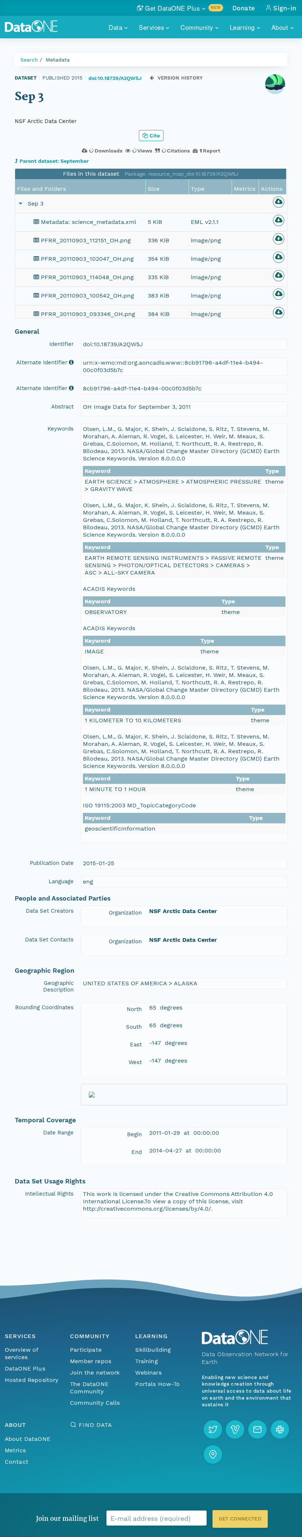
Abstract (62, 406)
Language (61, 881)
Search (29, 60)
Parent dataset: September (54, 161)
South (134, 1027)
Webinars (148, 1372)
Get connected (240, 1519)
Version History (180, 78)
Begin (134, 1134)
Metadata (58, 60)
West (135, 1062)
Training (146, 1361)
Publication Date (52, 863)
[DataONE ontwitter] (213, 1429)
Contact (16, 1461)
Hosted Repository (32, 1379)
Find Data (95, 1424)
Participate (86, 1349)
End (136, 1152)
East (136, 1044)
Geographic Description (58, 986)
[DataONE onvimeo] (235, 1429)
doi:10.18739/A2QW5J (114, 78)
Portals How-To (157, 1383)
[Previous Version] (152, 78)
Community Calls (95, 1402)
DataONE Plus (25, 1368)
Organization (125, 912)
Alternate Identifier (41, 362)
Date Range (58, 1132)
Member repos (90, 1361)
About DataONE (27, 1438)
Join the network (95, 1372)
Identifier (61, 344)
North (134, 1009)
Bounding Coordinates (44, 1007)
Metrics (15, 1450)
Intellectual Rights (49, 1193)
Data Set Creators (50, 911)
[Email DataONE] (257, 1429)
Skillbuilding (153, 1349)
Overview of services (21, 1353)
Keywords (61, 428)
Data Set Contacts (49, 939)
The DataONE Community (89, 1387)
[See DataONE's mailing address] (213, 1454)
